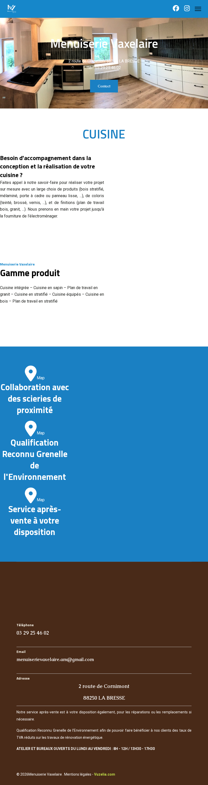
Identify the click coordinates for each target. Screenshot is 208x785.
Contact (104, 86)
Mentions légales (77, 774)
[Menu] (198, 9)
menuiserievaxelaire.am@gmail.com (55, 659)
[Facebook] (176, 9)
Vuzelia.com (104, 774)
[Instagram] (187, 9)
